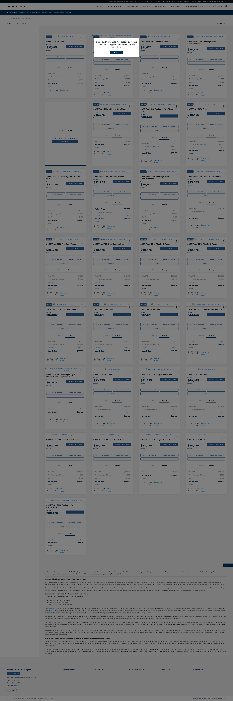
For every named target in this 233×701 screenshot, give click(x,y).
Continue (116, 53)
